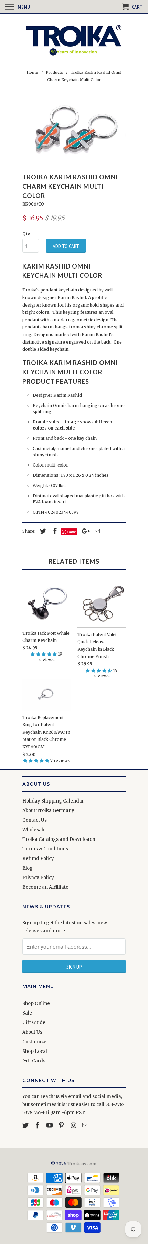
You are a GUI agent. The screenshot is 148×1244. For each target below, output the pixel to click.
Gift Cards (33, 1061)
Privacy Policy (38, 878)
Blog (27, 868)
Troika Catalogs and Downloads (58, 839)
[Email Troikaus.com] (86, 1125)
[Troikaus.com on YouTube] (50, 1125)
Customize (34, 1042)
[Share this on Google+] (83, 531)
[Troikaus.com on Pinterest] (62, 1125)
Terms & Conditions (45, 849)
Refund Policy (38, 858)
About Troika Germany (48, 810)
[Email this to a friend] (95, 531)
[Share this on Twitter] (41, 531)
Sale (27, 1013)
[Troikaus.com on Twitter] (26, 1125)
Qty (26, 233)
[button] (44, 654)
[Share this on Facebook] (54, 531)
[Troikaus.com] (74, 40)
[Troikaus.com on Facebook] (38, 1125)
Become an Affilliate (45, 887)
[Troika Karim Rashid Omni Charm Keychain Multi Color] (74, 129)
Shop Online (36, 1003)
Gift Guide (33, 1022)
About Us (32, 1032)
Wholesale (34, 830)
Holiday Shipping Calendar (53, 801)
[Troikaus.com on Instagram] (74, 1125)
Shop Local (34, 1051)
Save (71, 531)
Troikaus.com (81, 1163)
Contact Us (34, 820)
